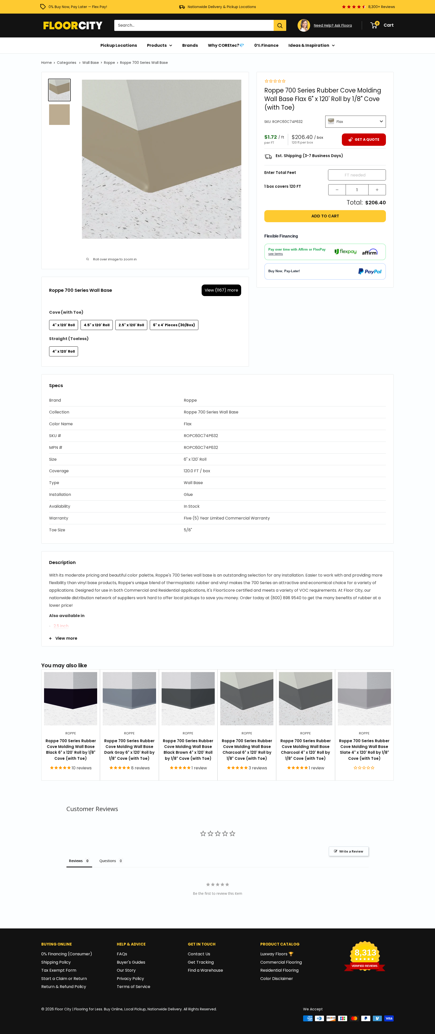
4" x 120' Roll (63, 324)
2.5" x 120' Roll (131, 324)
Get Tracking (201, 962)
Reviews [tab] (76, 860)
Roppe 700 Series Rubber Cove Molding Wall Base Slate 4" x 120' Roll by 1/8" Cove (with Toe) (364, 749)
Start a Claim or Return (64, 978)
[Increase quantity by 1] (377, 189)
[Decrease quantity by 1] (337, 189)
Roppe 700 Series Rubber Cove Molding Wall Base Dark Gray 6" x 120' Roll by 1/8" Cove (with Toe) (129, 749)
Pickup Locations (118, 45)
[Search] (280, 25)
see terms (275, 253)
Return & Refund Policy (63, 987)
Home (46, 62)
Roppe (109, 62)
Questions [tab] (107, 860)
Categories (67, 62)
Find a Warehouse (205, 970)
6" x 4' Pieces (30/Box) (174, 324)
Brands (190, 45)
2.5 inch (61, 626)
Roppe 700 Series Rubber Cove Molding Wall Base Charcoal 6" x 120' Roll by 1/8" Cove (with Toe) (247, 749)
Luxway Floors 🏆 (277, 954)
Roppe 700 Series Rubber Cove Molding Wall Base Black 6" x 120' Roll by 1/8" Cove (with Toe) (71, 749)
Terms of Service (133, 987)
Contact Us (199, 954)
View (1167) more (221, 290)
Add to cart (325, 216)
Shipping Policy (56, 962)
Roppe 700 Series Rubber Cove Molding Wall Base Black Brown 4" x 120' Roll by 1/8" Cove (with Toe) (188, 749)
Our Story (126, 970)
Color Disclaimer (276, 978)
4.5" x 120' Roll (97, 324)
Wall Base (90, 62)
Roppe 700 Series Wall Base (144, 62)
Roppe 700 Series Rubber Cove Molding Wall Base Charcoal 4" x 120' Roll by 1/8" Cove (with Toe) (305, 749)
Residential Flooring (279, 970)
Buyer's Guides (131, 962)
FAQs (122, 954)
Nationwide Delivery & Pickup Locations (222, 6)
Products (157, 45)
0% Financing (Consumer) (66, 954)
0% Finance (266, 45)
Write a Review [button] (351, 851)
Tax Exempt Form (58, 970)
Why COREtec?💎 (226, 45)
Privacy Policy (130, 978)
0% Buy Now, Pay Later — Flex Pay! (78, 6)
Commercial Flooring (281, 962)
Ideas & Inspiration (308, 45)
